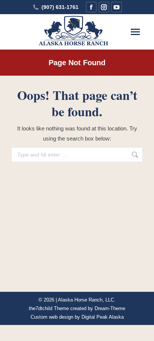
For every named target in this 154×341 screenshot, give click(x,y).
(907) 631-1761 (59, 7)
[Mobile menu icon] (135, 32)
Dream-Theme (110, 308)
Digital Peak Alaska (102, 317)
